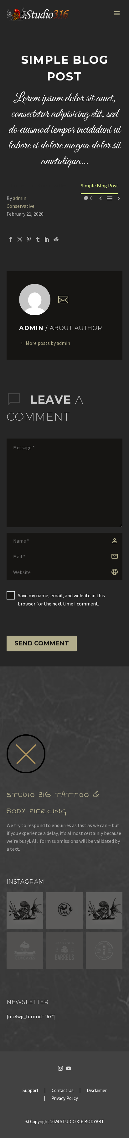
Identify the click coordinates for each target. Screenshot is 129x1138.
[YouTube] (68, 1068)
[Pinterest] (28, 239)
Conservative (20, 206)
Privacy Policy (64, 1098)
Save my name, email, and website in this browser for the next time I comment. (61, 599)
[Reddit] (56, 239)
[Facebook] (10, 239)
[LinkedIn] (46, 239)
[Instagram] (60, 1068)
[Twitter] (19, 239)
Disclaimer (97, 1090)
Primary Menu (116, 13)
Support (31, 1090)
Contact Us (63, 1090)
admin (19, 198)
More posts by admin (48, 343)
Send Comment (41, 643)
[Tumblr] (37, 239)
